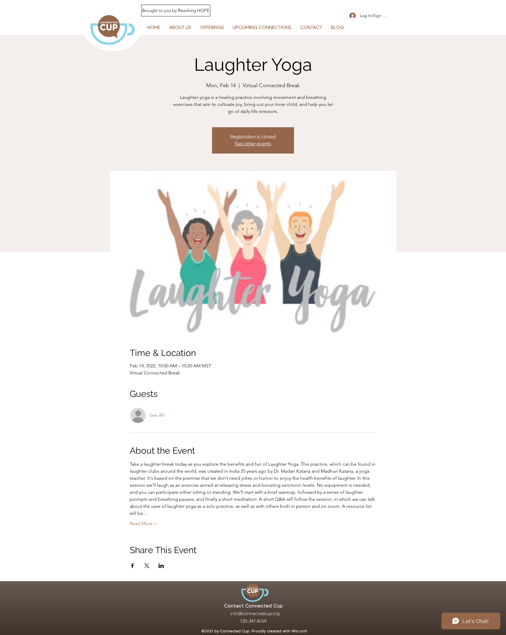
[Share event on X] (147, 565)
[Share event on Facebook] (132, 565)
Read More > (143, 523)
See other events (253, 144)
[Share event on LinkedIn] (161, 565)
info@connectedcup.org (255, 613)
